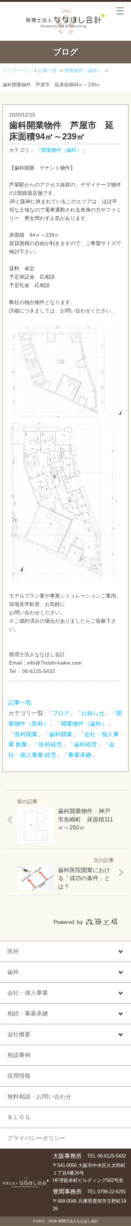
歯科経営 (85, 744)
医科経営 (50, 744)
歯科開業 (60, 734)
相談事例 (19, 1055)
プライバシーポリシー (36, 1138)
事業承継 (79, 755)
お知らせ (92, 713)
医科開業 (25, 734)
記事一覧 (20, 702)
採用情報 (19, 1076)
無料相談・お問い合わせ (39, 1096)
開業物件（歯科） (61, 150)
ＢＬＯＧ (19, 1117)
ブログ (61, 713)
